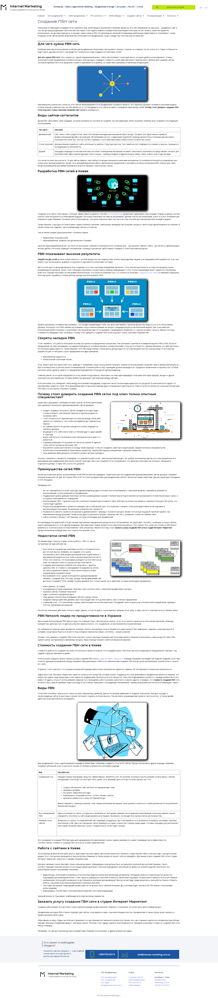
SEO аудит (105, 982)
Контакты (171, 16)
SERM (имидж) (134, 985)
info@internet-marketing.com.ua (154, 954)
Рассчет (131, 6)
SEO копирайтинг (108, 980)
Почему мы (58, 6)
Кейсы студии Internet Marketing (78, 6)
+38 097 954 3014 (162, 985)
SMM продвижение (77, 16)
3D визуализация (154, 16)
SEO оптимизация (108, 977)
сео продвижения (114, 214)
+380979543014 (106, 954)
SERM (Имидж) (115, 16)
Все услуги (121, 6)
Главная (40, 16)
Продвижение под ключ (111, 985)
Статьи (140, 6)
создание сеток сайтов (149, 272)
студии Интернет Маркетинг (111, 658)
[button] (173, 7)
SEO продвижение (55, 16)
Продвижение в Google (104, 6)
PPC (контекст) (96, 16)
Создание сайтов (134, 16)
